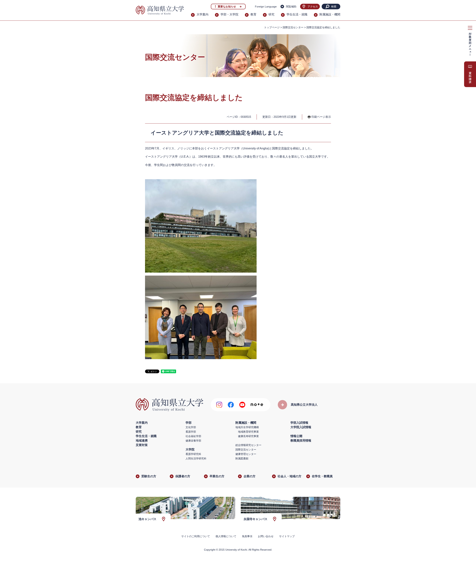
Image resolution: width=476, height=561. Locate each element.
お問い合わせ (266, 536)
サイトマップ (287, 536)
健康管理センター (245, 454)
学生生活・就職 (297, 14)
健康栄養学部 (193, 440)
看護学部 (191, 431)
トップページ (272, 27)
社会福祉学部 (193, 436)
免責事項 (247, 536)
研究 (271, 14)
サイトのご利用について (195, 536)
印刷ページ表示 (321, 116)
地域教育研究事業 (248, 431)
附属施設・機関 (329, 14)
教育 (253, 14)
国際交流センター (293, 27)
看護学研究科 (193, 454)
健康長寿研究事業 (248, 436)
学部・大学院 (229, 14)
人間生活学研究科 (196, 458)
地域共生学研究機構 (247, 427)
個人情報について (226, 536)
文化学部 (191, 427)
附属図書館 (241, 458)
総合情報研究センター (248, 445)
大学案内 (202, 14)
